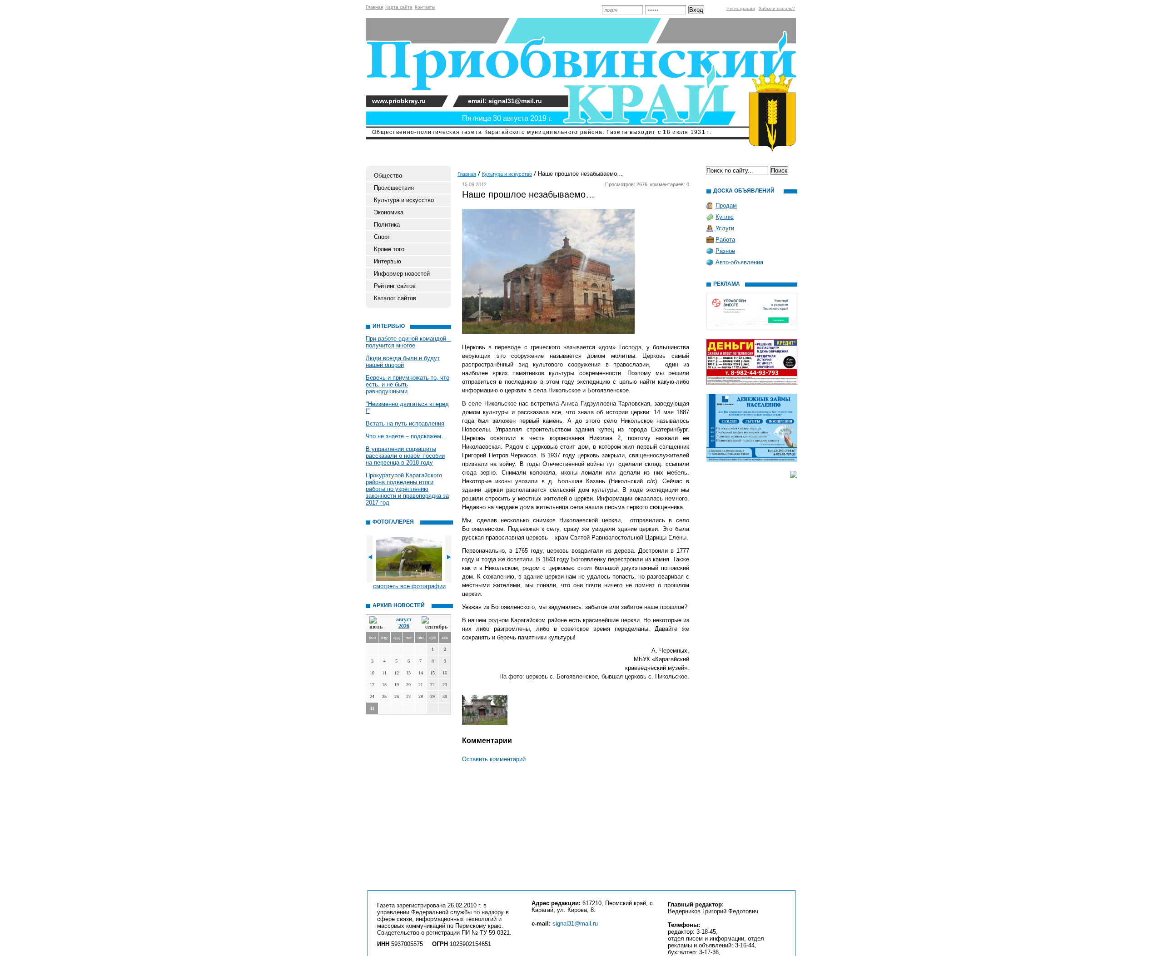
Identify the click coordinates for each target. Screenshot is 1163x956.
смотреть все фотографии (409, 586)
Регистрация (740, 8)
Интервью (387, 261)
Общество (388, 175)
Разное (725, 251)
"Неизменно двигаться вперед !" (407, 407)
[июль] (377, 623)
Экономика (388, 212)
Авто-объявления (739, 262)
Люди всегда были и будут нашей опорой (403, 361)
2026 (403, 626)
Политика (387, 224)
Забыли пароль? (777, 8)
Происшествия (394, 187)
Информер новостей (402, 273)
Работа (725, 239)
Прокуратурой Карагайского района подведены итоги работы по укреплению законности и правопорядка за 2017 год (407, 489)
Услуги (725, 228)
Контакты (425, 7)
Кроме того (389, 249)
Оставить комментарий (494, 759)
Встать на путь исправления (405, 423)
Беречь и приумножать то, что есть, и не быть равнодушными (407, 384)
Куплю (725, 216)
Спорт (382, 236)
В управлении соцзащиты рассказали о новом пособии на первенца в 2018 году (405, 456)
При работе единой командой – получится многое (408, 342)
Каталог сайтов (395, 298)
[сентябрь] (434, 623)
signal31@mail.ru (575, 923)
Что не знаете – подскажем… (406, 436)
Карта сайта (399, 7)
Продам (726, 205)
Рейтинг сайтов (395, 285)
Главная (374, 7)
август (404, 619)
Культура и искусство (404, 200)
